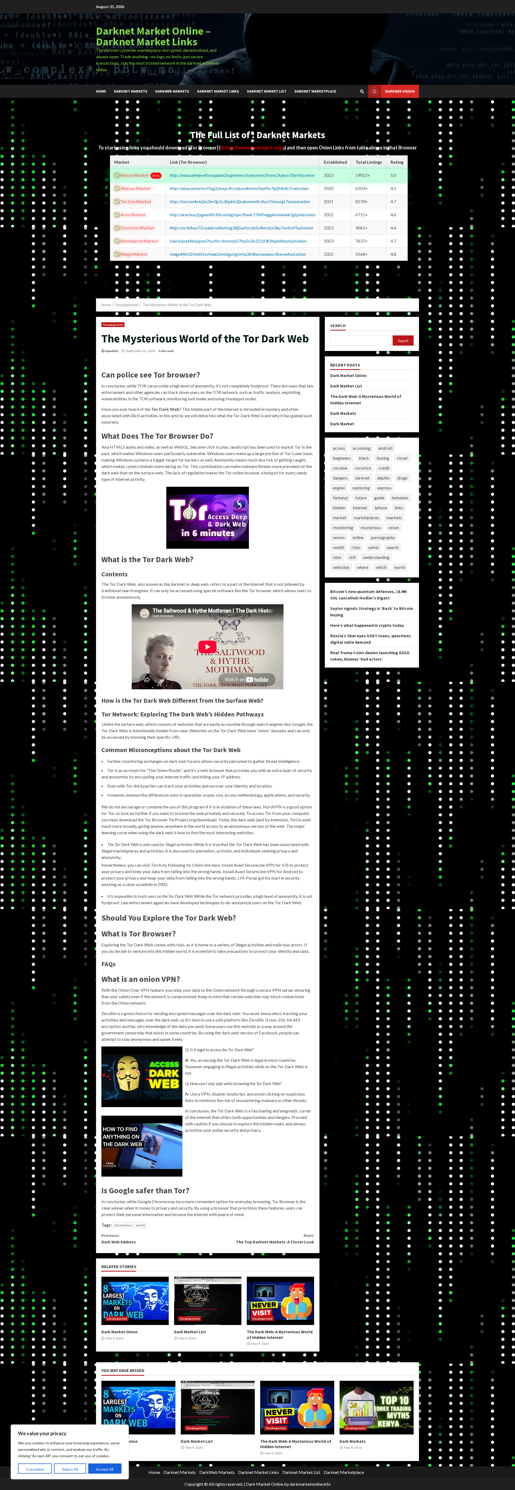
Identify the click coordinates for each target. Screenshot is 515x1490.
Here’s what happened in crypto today (367, 625)
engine (339, 487)
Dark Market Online (264, 1484)
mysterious (123, 1225)
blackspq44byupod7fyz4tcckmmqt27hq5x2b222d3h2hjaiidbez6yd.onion (238, 240)
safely (373, 547)
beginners (342, 457)
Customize (35, 1469)
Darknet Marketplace (315, 91)
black (364, 457)
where (362, 567)
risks (356, 547)
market (339, 517)
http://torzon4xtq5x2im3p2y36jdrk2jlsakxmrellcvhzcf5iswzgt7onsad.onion (240, 201)
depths (383, 477)
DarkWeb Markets (172, 91)
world (140, 1225)
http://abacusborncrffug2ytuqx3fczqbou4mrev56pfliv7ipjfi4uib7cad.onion (239, 188)
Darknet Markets (130, 91)
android (385, 448)
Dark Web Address (118, 1238)
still (352, 557)
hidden (339, 507)
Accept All (104, 1469)
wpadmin (111, 351)
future (361, 497)
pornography (383, 537)
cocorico (363, 467)
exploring (361, 487)
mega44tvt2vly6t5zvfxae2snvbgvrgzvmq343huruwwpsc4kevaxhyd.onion (238, 254)
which (381, 567)
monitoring (343, 527)
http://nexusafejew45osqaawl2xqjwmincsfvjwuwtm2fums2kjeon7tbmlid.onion (242, 175)
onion (394, 527)
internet (360, 507)
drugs (402, 477)
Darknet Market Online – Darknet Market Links (153, 36)
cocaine (340, 467)
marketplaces (366, 517)
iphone (381, 507)
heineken (400, 497)
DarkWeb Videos (400, 91)
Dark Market (342, 423)
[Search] (362, 91)
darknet (362, 477)
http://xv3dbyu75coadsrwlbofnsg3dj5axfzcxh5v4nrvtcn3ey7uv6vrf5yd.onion (241, 227)
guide (379, 497)
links (399, 507)
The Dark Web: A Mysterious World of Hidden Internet (280, 1301)
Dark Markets (343, 413)
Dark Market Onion (135, 1301)
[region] (70, 1452)
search (393, 547)
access (339, 448)
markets (394, 517)
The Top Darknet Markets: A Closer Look (275, 1238)
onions (339, 537)
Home (101, 91)
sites (337, 557)
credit (383, 467)
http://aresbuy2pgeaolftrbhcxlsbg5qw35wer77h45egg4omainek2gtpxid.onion (242, 214)
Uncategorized (113, 324)
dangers (340, 477)
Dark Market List (207, 1301)
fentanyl (340, 497)
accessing (362, 448)
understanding (376, 557)
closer (402, 457)
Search (338, 325)
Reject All (70, 1469)
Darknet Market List (266, 91)
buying (383, 457)
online (357, 537)
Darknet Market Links (218, 91)
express (384, 487)
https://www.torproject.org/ (253, 148)
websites (341, 567)
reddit (338, 547)
